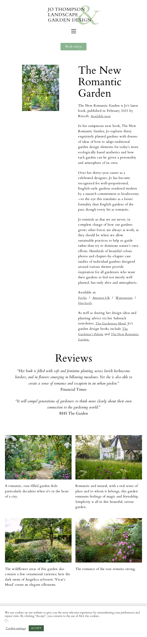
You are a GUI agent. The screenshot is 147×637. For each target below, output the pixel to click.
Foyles (82, 298)
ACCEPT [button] (36, 628)
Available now (101, 116)
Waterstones (124, 298)
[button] (73, 31)
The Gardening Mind (110, 323)
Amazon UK (101, 298)
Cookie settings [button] (16, 628)
